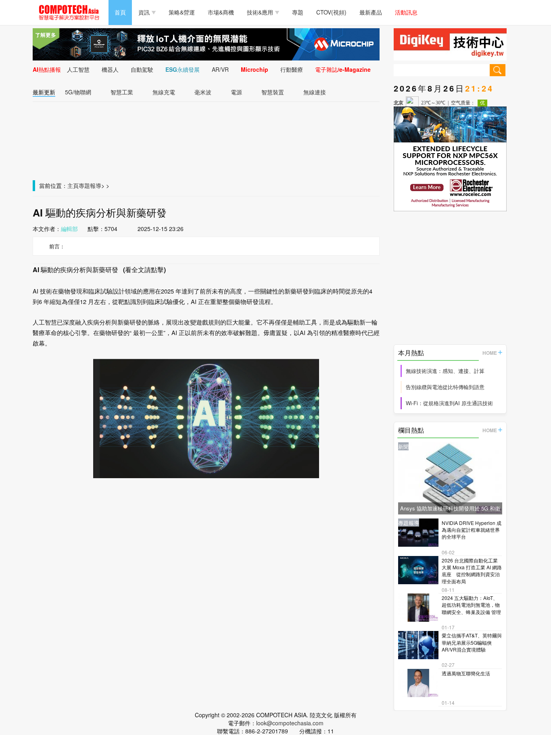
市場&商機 (221, 12)
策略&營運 (182, 12)
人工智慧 (78, 69)
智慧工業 (122, 92)
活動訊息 (406, 12)
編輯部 (69, 229)
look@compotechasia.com (290, 723)
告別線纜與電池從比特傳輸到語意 (445, 387)
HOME (489, 352)
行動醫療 (291, 69)
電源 (236, 92)
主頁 (73, 185)
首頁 (120, 12)
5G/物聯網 (78, 92)
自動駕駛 (142, 69)
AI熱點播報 (47, 69)
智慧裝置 (272, 92)
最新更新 (44, 92)
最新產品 (370, 12)
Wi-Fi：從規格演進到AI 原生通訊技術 (449, 403)
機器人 (110, 69)
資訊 (144, 12)
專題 (297, 12)
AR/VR (220, 69)
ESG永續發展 (182, 69)
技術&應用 (260, 12)
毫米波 (202, 92)
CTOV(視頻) (331, 12)
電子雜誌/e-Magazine (343, 69)
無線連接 (314, 92)
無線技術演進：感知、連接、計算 (445, 371)
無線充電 (163, 92)
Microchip (254, 69)
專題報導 (90, 185)
